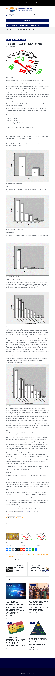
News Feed (32, 585)
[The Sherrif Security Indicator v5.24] (27, 536)
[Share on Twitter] (13, 559)
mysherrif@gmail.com (26, 511)
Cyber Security (15, 554)
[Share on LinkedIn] (18, 559)
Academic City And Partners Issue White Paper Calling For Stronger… (39, 606)
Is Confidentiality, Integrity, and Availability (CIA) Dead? (38, 643)
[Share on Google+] (15, 559)
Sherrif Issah (39, 554)
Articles (8, 40)
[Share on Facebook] (10, 559)
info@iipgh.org (13, 16)
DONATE (28, 20)
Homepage (8, 31)
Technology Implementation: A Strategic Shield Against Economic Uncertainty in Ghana (15, 608)
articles (9, 554)
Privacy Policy (43, 672)
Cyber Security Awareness (18, 40)
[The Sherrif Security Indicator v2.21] (12, 536)
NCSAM (33, 554)
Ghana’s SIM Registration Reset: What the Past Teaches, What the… (16, 641)
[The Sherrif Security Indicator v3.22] (42, 536)
